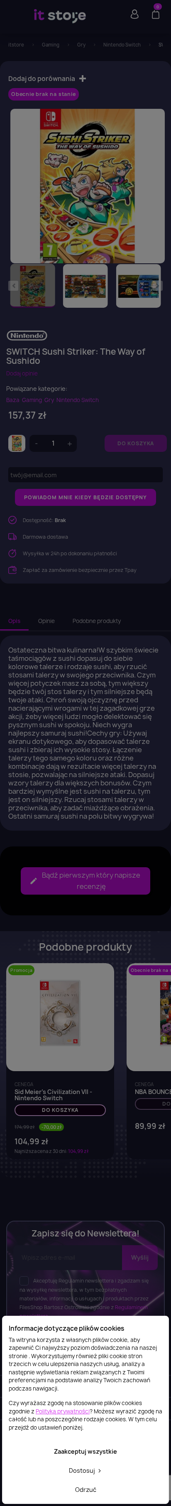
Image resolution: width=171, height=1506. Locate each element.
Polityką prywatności (63, 1411)
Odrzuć (85, 1490)
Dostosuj (82, 1470)
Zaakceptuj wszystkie (85, 1451)
